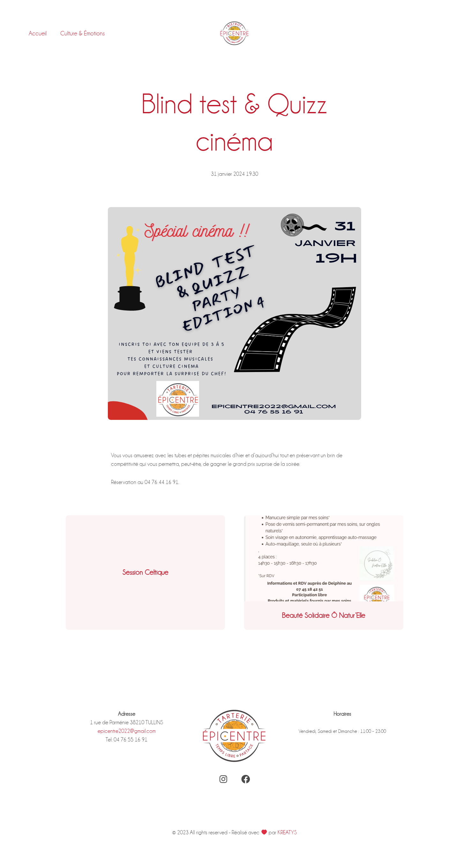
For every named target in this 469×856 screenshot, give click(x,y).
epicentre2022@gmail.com (127, 731)
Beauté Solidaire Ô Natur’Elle (323, 615)
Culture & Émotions (82, 33)
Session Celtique (145, 572)
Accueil (38, 33)
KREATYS (287, 833)
